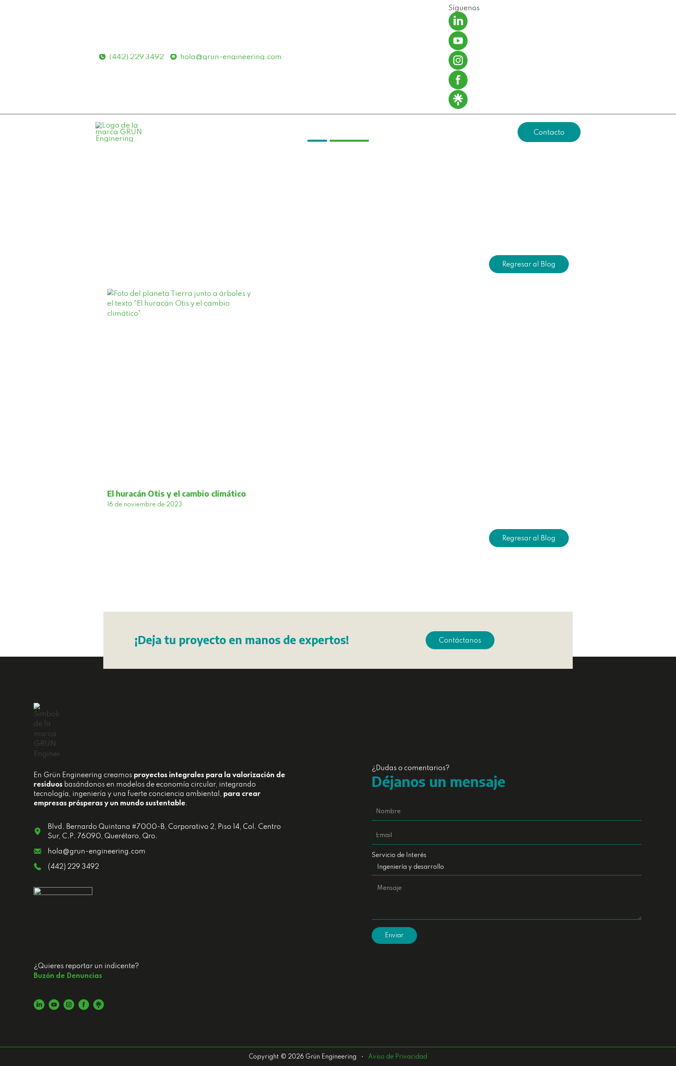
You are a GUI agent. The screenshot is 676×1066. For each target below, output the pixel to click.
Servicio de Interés (399, 855)
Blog (503, 132)
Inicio (355, 132)
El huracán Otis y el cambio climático (176, 493)
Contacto (549, 132)
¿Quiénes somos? (451, 132)
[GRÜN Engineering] (120, 131)
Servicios (393, 132)
